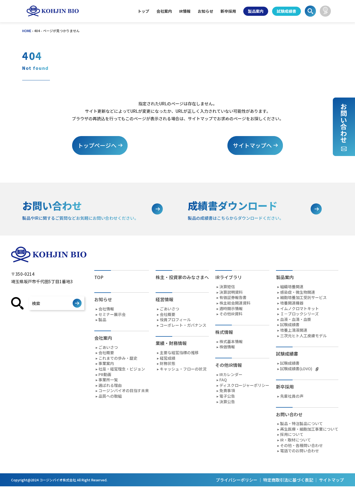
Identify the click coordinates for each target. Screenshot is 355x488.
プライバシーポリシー (236, 480)
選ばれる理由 (110, 385)
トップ (143, 11)
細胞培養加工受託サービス (303, 297)
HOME (26, 30)
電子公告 (227, 396)
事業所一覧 (108, 379)
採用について (291, 434)
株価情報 (227, 346)
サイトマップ (331, 480)
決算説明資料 (231, 292)
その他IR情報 (228, 365)
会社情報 (106, 308)
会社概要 (106, 352)
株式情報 (224, 332)
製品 (102, 319)
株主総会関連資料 (234, 303)
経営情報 (164, 299)
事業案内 (106, 363)
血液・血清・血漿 (295, 319)
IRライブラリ (228, 277)
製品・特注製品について (301, 423)
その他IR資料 (230, 313)
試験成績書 (286, 11)
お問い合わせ (343, 123)
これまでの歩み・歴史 (117, 358)
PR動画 (104, 374)
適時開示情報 (231, 308)
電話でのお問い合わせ (299, 450)
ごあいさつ (108, 347)
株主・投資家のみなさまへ (182, 277)
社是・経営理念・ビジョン (121, 369)
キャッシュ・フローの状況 (183, 369)
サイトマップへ (252, 145)
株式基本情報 (231, 341)
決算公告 (227, 401)
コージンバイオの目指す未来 (123, 390)
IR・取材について (295, 440)
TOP (98, 277)
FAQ (223, 379)
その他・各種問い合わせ (301, 445)
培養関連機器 (291, 303)
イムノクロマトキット (299, 308)
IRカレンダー (230, 374)
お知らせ (205, 11)
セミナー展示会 (112, 314)
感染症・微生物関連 (297, 292)
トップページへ (97, 145)
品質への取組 (110, 396)
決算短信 (227, 286)
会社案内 (164, 11)
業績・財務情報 (171, 343)
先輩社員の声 (291, 396)
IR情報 (185, 11)
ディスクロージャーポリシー (244, 385)
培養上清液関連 (293, 330)
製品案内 (255, 11)
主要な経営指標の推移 (179, 352)
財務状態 (167, 363)
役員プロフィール (175, 319)
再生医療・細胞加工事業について (309, 429)
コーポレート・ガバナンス (183, 325)
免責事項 (227, 390)
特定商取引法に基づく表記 (288, 480)
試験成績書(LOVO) (296, 368)
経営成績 (167, 358)
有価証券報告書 (233, 297)
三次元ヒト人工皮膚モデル (303, 335)
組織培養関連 (291, 286)
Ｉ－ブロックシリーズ (299, 313)
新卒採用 (228, 11)
